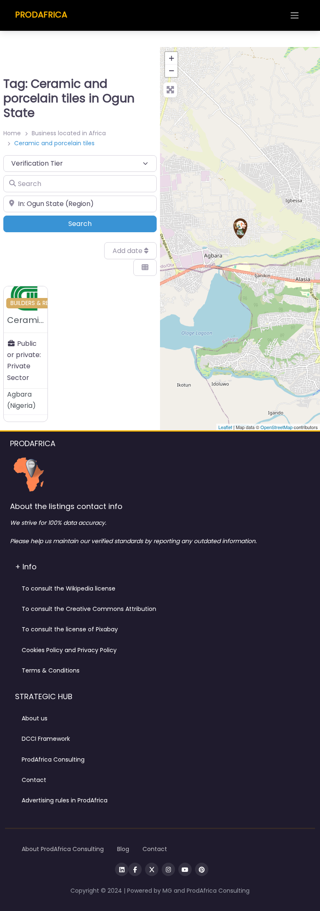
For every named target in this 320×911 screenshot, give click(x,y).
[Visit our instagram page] (168, 869)
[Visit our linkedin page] (121, 869)
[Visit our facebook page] (135, 869)
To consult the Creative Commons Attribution (89, 609)
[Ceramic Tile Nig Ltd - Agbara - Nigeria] (240, 228)
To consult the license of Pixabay (70, 629)
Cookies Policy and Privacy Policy (69, 650)
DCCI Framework (46, 739)
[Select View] (145, 267)
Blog (123, 849)
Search (91, 223)
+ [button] (171, 58)
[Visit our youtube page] (185, 869)
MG (168, 890)
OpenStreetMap (276, 427)
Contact (34, 780)
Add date (128, 251)
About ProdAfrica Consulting (63, 849)
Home (12, 133)
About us (35, 718)
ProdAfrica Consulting (53, 759)
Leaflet (225, 427)
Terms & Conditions (51, 670)
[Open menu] (294, 15)
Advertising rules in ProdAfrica (65, 800)
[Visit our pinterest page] (201, 869)
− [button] (171, 70)
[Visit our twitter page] (151, 869)
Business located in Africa (69, 133)
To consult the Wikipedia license (68, 588)
